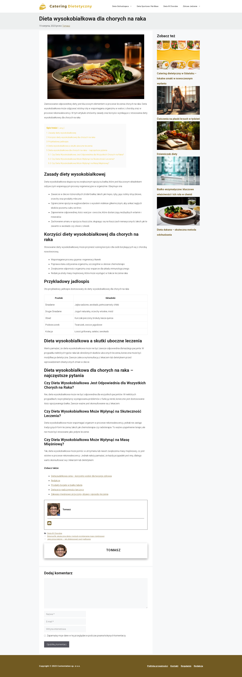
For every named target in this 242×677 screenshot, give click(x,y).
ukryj (61, 128)
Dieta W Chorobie (170, 6)
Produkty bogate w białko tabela (66, 485)
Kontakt (174, 666)
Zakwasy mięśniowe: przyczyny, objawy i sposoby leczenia (79, 494)
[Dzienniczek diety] (178, 136)
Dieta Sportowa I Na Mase (147, 6)
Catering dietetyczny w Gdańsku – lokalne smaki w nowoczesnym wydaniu (176, 78)
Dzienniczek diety (167, 154)
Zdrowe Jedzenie (190, 6)
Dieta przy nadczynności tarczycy (67, 489)
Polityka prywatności (157, 666)
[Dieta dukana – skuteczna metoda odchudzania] (178, 212)
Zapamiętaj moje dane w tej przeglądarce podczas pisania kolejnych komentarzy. (86, 635)
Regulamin (186, 666)
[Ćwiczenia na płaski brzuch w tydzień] (178, 101)
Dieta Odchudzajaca (120, 6)
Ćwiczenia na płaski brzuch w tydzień (178, 118)
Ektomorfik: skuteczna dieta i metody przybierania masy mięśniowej (75, 536)
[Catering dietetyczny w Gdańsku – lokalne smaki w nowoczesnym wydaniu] (178, 56)
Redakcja (198, 666)
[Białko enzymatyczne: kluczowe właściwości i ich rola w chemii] (178, 172)
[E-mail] (49, 524)
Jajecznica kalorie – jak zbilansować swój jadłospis (69, 539)
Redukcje (55, 480)
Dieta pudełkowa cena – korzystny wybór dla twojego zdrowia (81, 476)
